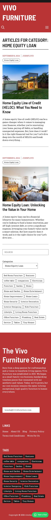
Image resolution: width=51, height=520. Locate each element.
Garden (19, 286)
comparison (23, 281)
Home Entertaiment (33, 291)
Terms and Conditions (13, 435)
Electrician (37, 281)
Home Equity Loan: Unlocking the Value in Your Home (23, 207)
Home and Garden (12, 291)
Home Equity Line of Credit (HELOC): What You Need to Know (22, 107)
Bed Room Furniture (13, 275)
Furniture (8, 286)
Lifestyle (8, 312)
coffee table (9, 281)
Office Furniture (11, 317)
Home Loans (32, 296)
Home (29, 286)
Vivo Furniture (19, 12)
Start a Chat (42, 515)
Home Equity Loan (11, 60)
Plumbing (26, 317)
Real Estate (39, 317)
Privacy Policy (36, 431)
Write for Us (33, 435)
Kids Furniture (31, 307)
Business (30, 275)
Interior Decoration (30, 301)
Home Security (10, 301)
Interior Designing (12, 307)
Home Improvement (13, 296)
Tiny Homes (28, 322)
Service (7, 322)
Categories (7, 261)
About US (15, 431)
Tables (17, 322)
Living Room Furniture (26, 312)
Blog (25, 431)
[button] (3, 27)
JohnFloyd (28, 56)
